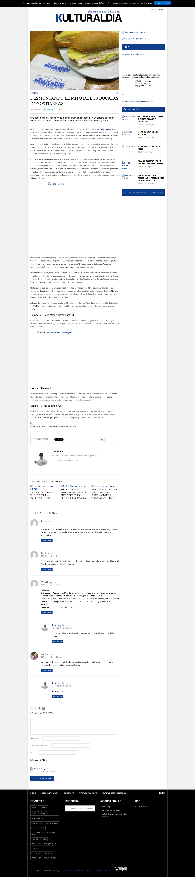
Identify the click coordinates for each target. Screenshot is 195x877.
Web (32, 752)
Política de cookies (111, 810)
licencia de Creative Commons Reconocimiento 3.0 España (87, 870)
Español (153, 9)
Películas (151, 152)
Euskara (161, 9)
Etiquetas (157, 192)
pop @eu (36, 849)
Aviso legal (107, 806)
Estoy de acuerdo (162, 3)
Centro (43, 807)
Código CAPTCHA (49, 772)
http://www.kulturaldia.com (58, 460)
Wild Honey (50, 858)
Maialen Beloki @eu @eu (44, 844)
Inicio (33, 793)
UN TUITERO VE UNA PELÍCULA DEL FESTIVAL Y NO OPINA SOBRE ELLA (151, 178)
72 (117, 93)
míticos (104, 129)
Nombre (34, 739)
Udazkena (36, 858)
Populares (129, 192)
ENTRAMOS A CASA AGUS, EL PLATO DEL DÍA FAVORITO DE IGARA (43, 495)
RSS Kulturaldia (142, 806)
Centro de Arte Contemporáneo (40, 813)
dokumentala (38, 818)
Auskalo (151, 125)
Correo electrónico (38, 745)
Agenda (150, 167)
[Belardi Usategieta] (123, 95)
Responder (46, 540)
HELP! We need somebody (114, 793)
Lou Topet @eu (39, 839)
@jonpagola (48, 109)
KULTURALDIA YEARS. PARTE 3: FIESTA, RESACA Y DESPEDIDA (150, 119)
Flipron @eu (51, 823)
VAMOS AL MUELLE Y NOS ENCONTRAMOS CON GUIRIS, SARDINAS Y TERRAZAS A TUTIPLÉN (104, 493)
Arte (34, 807)
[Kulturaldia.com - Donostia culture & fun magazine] (89, 26)
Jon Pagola (37, 109)
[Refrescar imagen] (38, 769)
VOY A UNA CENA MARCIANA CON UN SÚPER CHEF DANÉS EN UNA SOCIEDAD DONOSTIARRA (74, 493)
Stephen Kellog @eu (42, 853)
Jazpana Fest (38, 828)
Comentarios (143, 192)
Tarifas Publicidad (88, 793)
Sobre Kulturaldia (50, 793)
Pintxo (34, 93)
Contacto (69, 793)
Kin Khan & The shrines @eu (43, 833)
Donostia (37, 823)
